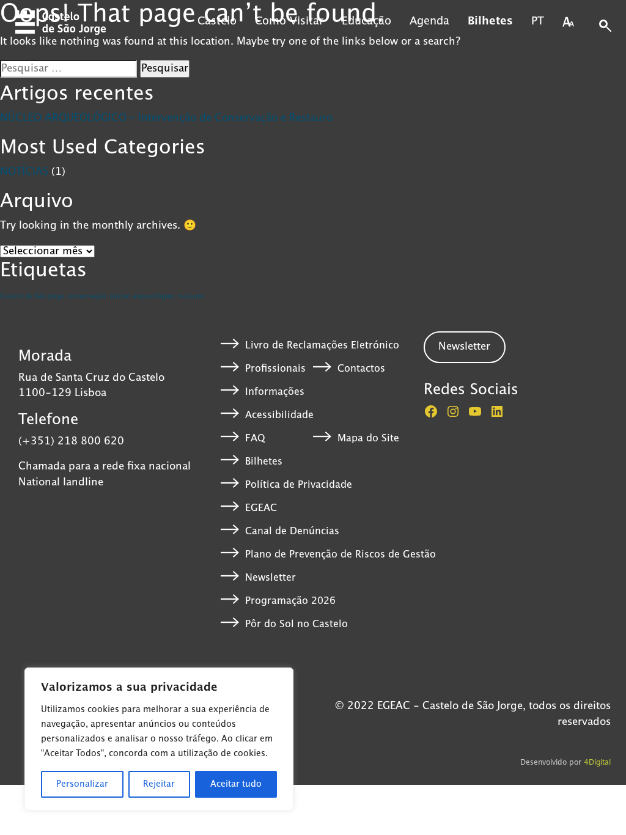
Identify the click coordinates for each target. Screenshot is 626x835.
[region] (158, 739)
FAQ (255, 438)
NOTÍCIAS (24, 172)
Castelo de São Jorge (32, 296)
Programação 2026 (290, 601)
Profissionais (275, 368)
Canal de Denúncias (292, 531)
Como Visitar (289, 21)
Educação (366, 21)
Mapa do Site (368, 438)
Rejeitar (159, 784)
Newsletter (270, 578)
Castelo (217, 21)
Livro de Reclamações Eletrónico (322, 345)
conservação (87, 296)
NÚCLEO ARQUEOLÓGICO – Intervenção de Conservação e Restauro (166, 118)
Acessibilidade (279, 415)
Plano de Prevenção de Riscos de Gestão (340, 554)
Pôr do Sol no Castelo (296, 624)
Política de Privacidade (298, 485)
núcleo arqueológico (142, 296)
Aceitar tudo (236, 784)
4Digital (597, 762)
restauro (191, 296)
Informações (274, 392)
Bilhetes (490, 21)
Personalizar (82, 784)
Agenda (429, 21)
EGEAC (261, 508)
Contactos (361, 368)
